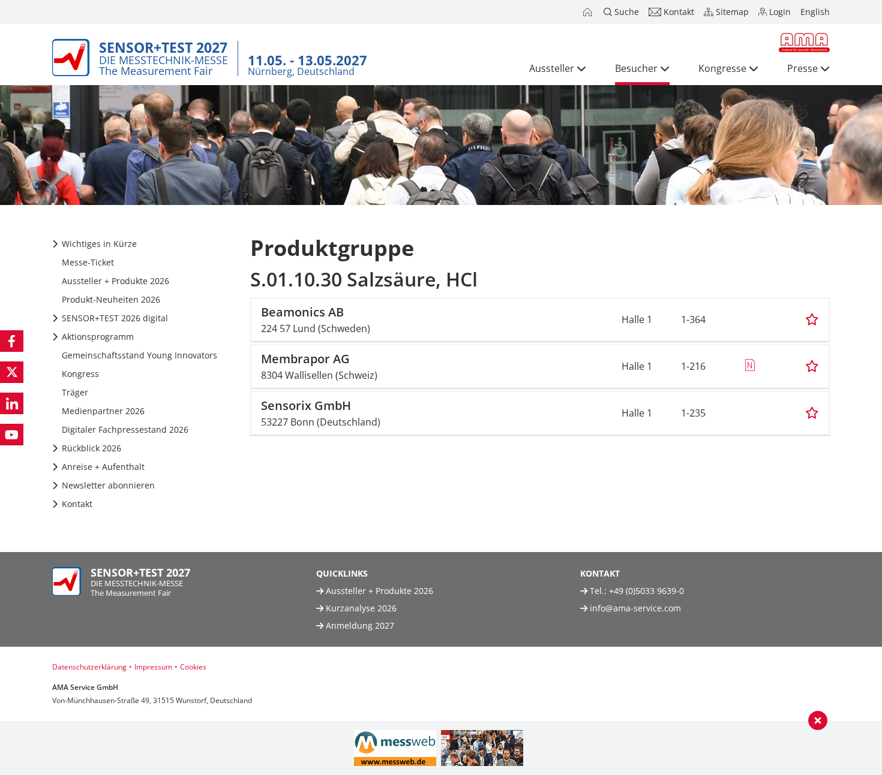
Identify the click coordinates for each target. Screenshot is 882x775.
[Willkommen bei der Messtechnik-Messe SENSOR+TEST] (588, 12)
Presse (802, 68)
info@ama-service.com (635, 608)
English (815, 11)
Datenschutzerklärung (89, 667)
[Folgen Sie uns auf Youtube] (11, 434)
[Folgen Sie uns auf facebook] (11, 341)
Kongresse (722, 68)
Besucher (636, 68)
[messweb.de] (395, 748)
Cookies (193, 667)
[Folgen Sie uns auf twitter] (11, 372)
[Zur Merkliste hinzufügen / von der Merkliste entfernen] (812, 319)
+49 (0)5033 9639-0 (646, 590)
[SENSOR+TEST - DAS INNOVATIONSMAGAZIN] (482, 748)
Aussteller (551, 68)
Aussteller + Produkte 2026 (378, 590)
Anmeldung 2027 (358, 625)
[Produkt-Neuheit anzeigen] (749, 366)
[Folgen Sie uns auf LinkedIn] (11, 403)
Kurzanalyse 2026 (360, 608)
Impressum (153, 667)
